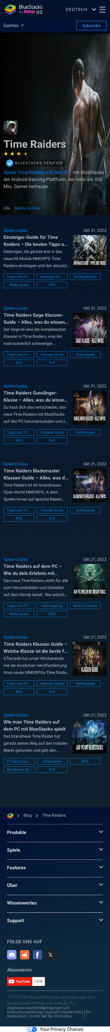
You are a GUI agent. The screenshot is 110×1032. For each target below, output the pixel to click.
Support (15, 920)
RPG (52, 285)
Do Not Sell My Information (50, 1016)
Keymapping (52, 606)
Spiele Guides (27, 208)
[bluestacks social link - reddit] (24, 954)
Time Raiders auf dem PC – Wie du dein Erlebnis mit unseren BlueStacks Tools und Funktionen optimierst (35, 570)
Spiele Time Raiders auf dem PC (37, 172)
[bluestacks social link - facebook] (37, 954)
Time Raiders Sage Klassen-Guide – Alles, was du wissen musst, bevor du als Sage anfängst (34, 319)
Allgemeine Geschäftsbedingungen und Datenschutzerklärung (38, 1010)
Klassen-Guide (52, 355)
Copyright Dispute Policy (63, 1012)
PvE (52, 363)
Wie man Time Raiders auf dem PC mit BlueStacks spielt (34, 725)
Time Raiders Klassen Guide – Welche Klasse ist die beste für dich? (36, 648)
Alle (7, 208)
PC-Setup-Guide (19, 761)
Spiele (13, 850)
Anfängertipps (85, 277)
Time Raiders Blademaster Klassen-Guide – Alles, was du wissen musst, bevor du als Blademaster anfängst (35, 474)
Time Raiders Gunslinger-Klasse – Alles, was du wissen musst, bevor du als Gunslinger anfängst (36, 397)
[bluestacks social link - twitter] (50, 954)
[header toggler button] (102, 9)
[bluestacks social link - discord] (11, 954)
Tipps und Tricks (19, 277)
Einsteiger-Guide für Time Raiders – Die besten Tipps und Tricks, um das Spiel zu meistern (36, 241)
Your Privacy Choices (61, 1029)
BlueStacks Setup (19, 770)
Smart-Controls (85, 606)
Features (16, 867)
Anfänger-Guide (52, 277)
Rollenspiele (19, 285)
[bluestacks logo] (22, 9)
